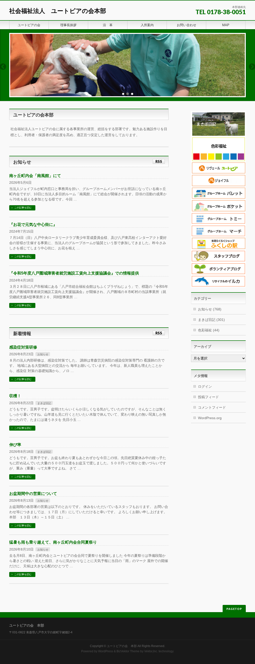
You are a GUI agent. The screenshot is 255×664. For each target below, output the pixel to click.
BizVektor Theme (128, 651)
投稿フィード (208, 397)
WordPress (105, 651)
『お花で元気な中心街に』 (33, 224)
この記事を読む (23, 207)
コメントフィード (212, 407)
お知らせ (42, 354)
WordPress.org (210, 418)
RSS (158, 161)
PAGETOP (234, 608)
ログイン (205, 386)
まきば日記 (44, 403)
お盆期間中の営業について (33, 493)
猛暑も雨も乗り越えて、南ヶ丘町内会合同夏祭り (53, 542)
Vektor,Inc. (151, 651)
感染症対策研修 (23, 347)
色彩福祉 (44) (208, 330)
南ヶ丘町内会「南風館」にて (35, 176)
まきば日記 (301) (211, 320)
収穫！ (15, 396)
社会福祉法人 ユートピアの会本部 (57, 10)
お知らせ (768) (209, 309)
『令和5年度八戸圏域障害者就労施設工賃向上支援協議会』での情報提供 (74, 273)
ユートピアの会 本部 (122, 646)
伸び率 (15, 445)
